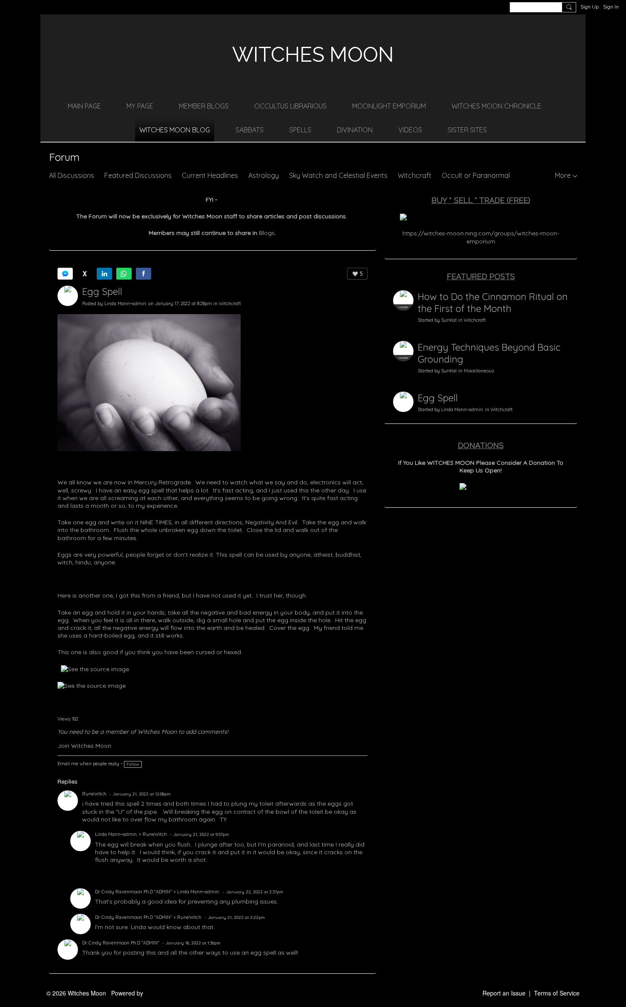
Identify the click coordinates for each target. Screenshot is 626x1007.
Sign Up (589, 6)
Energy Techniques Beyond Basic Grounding (489, 353)
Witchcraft (414, 175)
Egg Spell (102, 292)
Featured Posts (481, 276)
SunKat (449, 320)
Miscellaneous (479, 371)
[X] (84, 274)
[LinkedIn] (104, 274)
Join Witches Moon (84, 746)
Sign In (611, 6)
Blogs (267, 233)
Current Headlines (210, 175)
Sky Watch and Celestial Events (338, 175)
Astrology (263, 175)
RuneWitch (94, 794)
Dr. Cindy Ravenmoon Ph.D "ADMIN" (133, 892)
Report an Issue (503, 993)
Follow (132, 764)
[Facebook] (143, 274)
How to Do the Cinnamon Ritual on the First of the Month (493, 303)
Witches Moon (313, 54)
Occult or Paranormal (476, 175)
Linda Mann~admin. (125, 303)
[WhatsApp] (124, 274)
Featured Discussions (138, 175)
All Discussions (71, 175)
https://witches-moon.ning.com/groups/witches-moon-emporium (480, 237)
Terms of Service (557, 993)
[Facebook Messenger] (65, 274)
